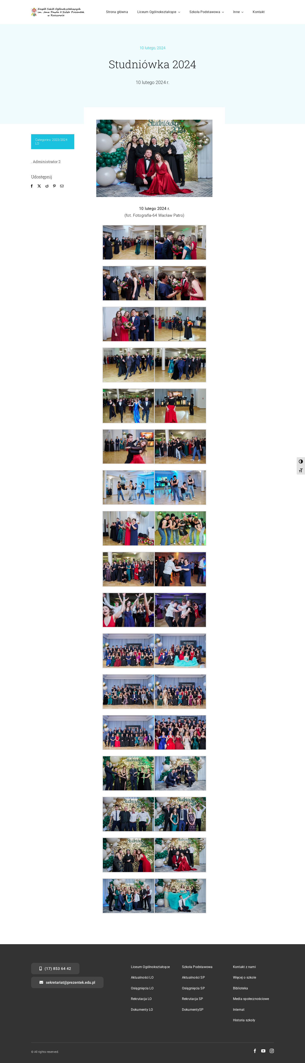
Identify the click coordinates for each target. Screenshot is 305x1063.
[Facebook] (31, 186)
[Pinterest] (54, 186)
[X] (39, 186)
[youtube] (263, 1051)
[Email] (62, 186)
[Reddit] (47, 186)
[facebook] (255, 1051)
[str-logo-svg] (57, 9)
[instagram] (272, 1051)
